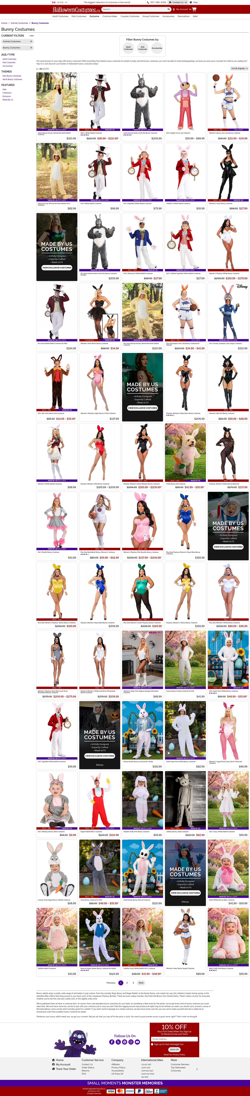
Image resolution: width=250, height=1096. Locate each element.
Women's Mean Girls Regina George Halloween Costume (140, 692)
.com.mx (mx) (147, 1074)
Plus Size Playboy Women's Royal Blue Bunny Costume (183, 553)
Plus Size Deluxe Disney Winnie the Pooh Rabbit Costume (141, 344)
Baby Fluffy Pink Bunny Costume (221, 968)
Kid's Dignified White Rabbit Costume (52, 762)
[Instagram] (131, 1042)
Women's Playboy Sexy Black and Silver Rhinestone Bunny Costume (53, 692)
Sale (4, 89)
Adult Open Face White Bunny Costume (180, 762)
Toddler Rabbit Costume (47, 968)
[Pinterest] (124, 1042)
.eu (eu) (144, 1077)
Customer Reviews (180, 1064)
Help (195, 2)
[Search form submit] (168, 9)
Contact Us (178, 2)
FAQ (84, 1074)
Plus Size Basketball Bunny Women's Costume (98, 552)
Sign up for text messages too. (169, 1044)
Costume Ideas (109, 16)
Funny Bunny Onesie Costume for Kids (180, 691)
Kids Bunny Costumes (12, 76)
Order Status (88, 1067)
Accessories (168, 16)
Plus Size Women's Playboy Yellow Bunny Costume (57, 623)
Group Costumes (151, 16)
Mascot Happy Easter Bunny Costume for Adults (98, 968)
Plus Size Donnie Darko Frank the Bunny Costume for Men (99, 274)
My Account (63, 1064)
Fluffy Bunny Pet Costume (175, 484)
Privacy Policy (118, 1067)
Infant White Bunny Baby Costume (221, 900)
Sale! (195, 16)
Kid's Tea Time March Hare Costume (51, 413)
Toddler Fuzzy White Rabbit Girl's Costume (139, 968)
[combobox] (133, 9)
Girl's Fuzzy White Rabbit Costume (222, 832)
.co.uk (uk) (146, 1064)
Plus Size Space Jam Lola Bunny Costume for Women (182, 344)
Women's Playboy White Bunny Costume (224, 273)
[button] (182, 9)
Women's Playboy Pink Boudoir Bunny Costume (140, 552)
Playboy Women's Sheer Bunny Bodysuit (224, 484)
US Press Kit (117, 1074)
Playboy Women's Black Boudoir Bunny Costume (141, 484)
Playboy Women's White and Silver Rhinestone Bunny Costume (98, 692)
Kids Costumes (79, 16)
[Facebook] (111, 1042)
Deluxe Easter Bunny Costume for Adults (138, 762)
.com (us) (145, 1067)
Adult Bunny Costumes (12, 79)
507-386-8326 (158, 2)
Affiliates (115, 1064)
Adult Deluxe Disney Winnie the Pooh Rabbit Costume (54, 133)
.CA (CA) (60, 2)
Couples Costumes (130, 16)
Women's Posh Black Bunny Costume (94, 343)
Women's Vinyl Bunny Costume (220, 203)
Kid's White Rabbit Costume (91, 203)
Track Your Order (66, 1068)
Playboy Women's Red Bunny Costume (95, 484)
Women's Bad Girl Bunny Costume (221, 413)
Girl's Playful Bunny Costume (48, 552)
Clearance (7, 93)
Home (60, 1060)
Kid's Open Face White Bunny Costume (223, 691)
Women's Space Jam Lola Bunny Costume (224, 133)
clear (32, 36)
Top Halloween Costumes (178, 1069)
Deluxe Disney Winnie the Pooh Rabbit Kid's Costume (54, 204)
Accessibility (117, 1070)
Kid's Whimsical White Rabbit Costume (137, 273)
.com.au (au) (147, 1070)
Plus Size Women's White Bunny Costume (224, 623)
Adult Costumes (60, 16)
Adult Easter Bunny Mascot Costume (136, 900)
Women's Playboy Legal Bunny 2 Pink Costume (98, 413)
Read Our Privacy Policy (174, 1054)
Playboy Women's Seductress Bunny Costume (183, 413)
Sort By (238, 68)
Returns (85, 1070)
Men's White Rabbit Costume (91, 133)
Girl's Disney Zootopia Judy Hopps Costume (225, 343)
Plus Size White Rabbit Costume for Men (52, 343)
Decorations (184, 16)
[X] (118, 1042)
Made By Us (8, 100)
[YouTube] (137, 1042)
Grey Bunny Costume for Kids (91, 900)
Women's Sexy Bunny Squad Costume (180, 968)
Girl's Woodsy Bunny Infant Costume (51, 832)
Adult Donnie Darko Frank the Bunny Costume (140, 133)
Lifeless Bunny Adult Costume (177, 832)
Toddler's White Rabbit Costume (178, 203)
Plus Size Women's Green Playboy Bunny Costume (142, 623)
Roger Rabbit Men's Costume (91, 832)
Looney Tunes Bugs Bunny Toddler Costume (54, 900)
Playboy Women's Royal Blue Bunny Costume (97, 623)
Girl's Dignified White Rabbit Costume (137, 203)
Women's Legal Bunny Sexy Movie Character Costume (225, 762)
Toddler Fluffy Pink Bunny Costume (136, 832)
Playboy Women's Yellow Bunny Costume (181, 623)
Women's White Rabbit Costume (50, 484)
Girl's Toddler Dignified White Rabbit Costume (183, 273)
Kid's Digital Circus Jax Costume (178, 133)
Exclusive (94, 16)
